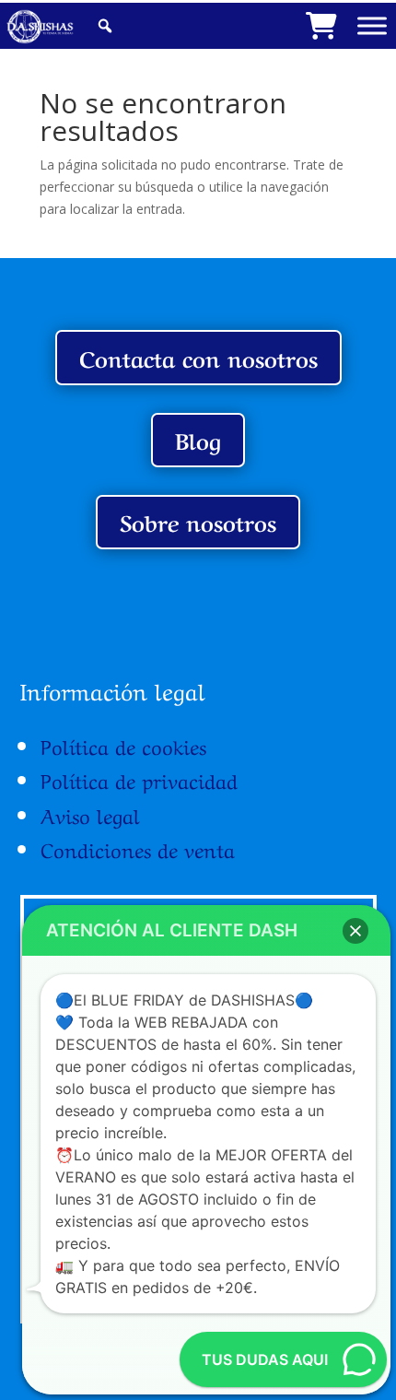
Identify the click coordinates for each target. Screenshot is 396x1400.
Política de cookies (123, 744)
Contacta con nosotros (198, 357)
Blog (198, 439)
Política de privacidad (139, 779)
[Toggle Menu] (372, 25)
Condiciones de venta (138, 848)
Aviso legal (90, 814)
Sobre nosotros (198, 521)
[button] (355, 931)
